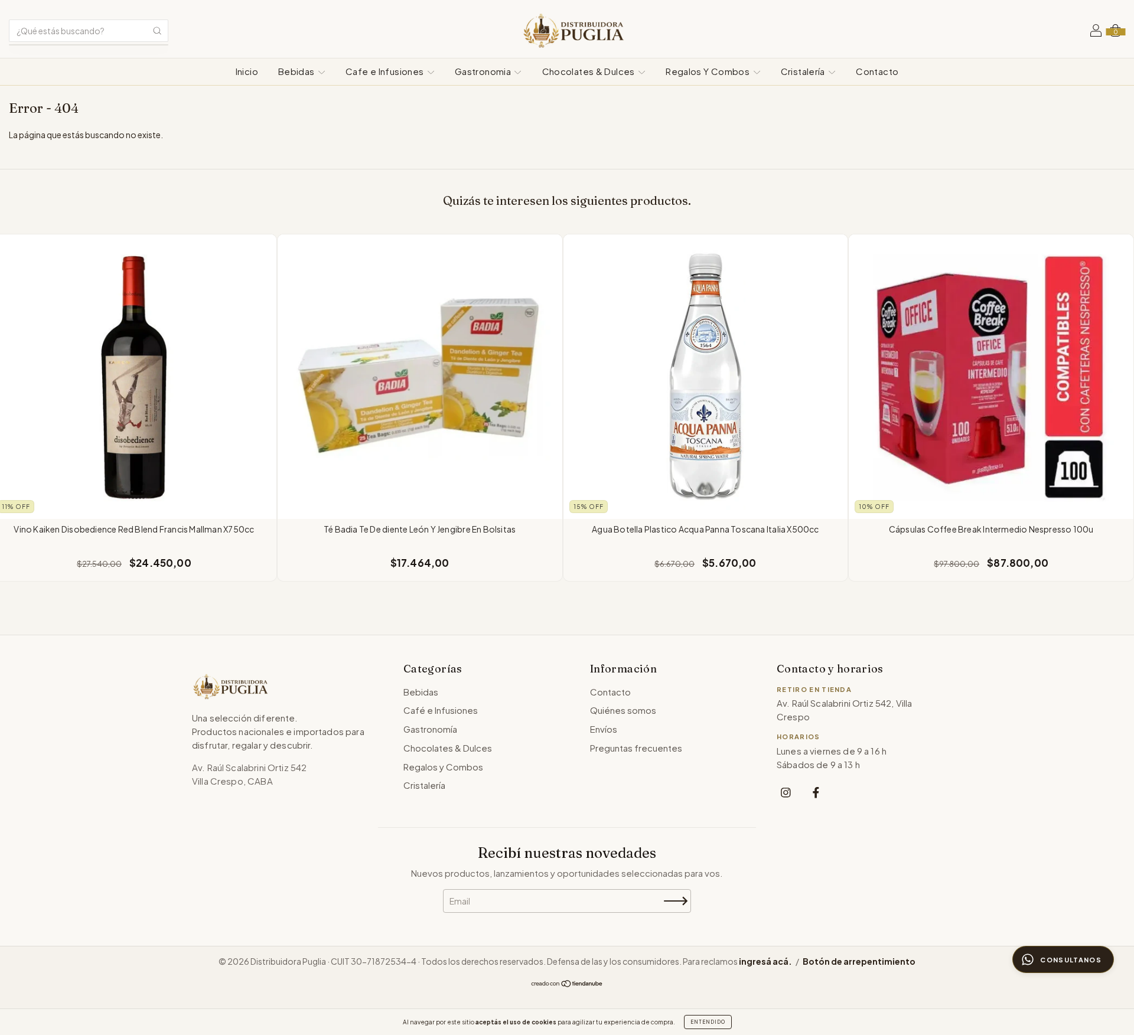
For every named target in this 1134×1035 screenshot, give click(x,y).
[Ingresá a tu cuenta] (1096, 32)
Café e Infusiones (440, 710)
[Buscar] (157, 31)
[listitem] (786, 792)
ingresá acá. (765, 961)
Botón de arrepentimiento (859, 961)
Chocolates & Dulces (589, 71)
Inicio (247, 71)
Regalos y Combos (443, 766)
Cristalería (804, 71)
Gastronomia (484, 71)
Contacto (877, 71)
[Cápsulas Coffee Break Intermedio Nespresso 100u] (991, 376)
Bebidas (297, 71)
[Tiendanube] (567, 984)
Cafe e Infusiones (386, 71)
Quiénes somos (623, 710)
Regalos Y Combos (708, 71)
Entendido (707, 1022)
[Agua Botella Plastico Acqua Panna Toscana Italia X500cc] (705, 376)
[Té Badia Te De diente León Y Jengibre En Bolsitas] (420, 376)
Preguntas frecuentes (636, 747)
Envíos (603, 728)
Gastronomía (430, 728)
